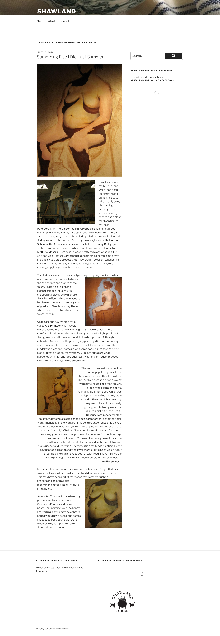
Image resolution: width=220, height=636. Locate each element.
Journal (65, 21)
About (51, 21)
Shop (39, 21)
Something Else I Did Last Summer (70, 56)
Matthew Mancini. (47, 251)
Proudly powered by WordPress (52, 628)
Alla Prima (51, 325)
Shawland (56, 11)
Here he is (65, 251)
